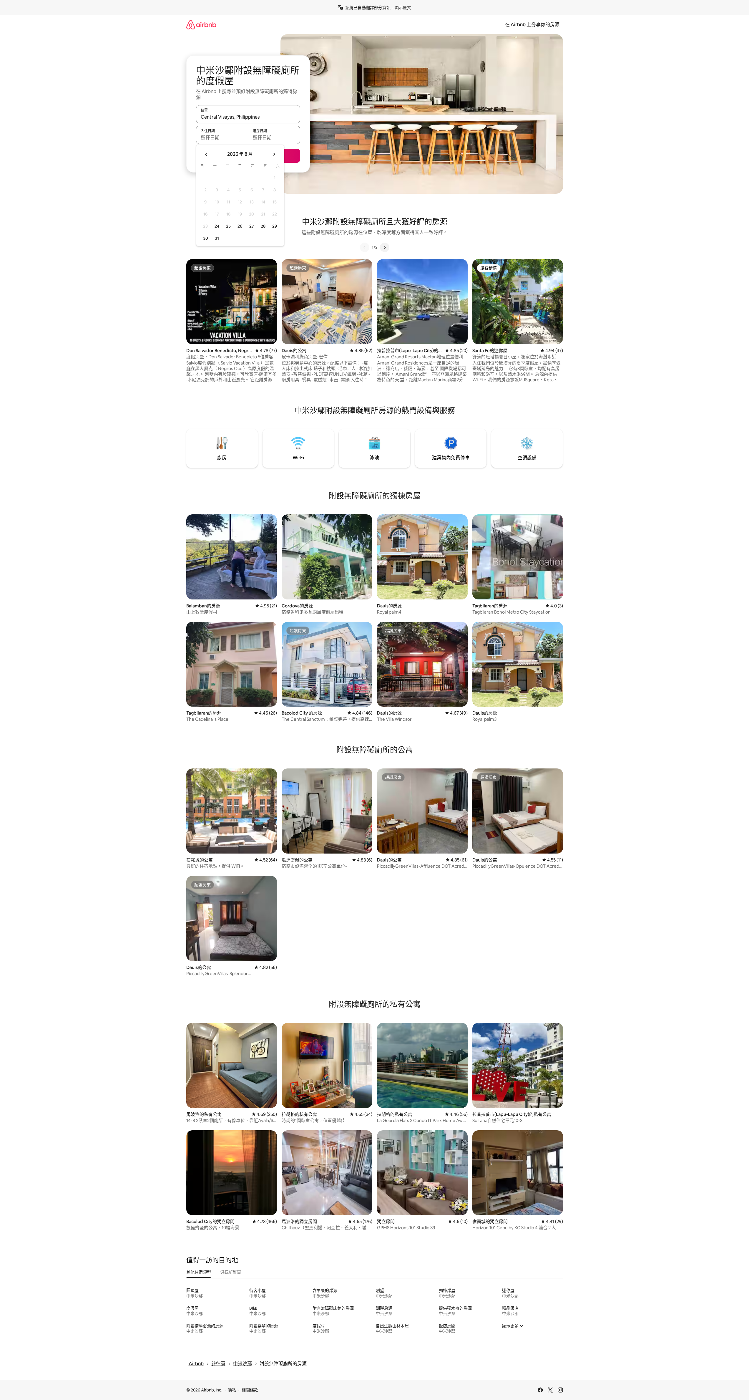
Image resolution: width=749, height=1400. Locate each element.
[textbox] (222, 137)
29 (274, 226)
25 (228, 226)
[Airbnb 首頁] (201, 24)
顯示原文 (403, 7)
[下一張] (384, 247)
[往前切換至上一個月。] (206, 154)
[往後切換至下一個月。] (274, 154)
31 (217, 238)
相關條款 (250, 1390)
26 (240, 226)
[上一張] (364, 247)
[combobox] (248, 116)
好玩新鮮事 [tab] (230, 1272)
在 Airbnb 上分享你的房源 (532, 24)
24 (217, 226)
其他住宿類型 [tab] (198, 1272)
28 (263, 226)
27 (251, 226)
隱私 (232, 1390)
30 (205, 238)
